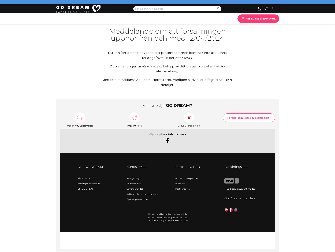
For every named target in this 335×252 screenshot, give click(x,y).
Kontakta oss (133, 183)
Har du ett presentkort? (261, 18)
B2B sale (180, 183)
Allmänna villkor (156, 214)
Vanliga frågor (134, 178)
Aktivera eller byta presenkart (142, 194)
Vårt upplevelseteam (88, 183)
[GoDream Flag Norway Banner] (226, 210)
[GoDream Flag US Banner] (236, 210)
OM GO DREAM (85, 189)
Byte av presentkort (137, 199)
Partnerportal (182, 189)
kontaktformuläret (156, 80)
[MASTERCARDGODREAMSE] (237, 182)
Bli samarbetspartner (186, 178)
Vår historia (83, 178)
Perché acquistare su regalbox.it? (249, 117)
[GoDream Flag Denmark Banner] (231, 210)
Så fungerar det (134, 189)
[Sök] (218, 8)
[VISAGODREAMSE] (229, 182)
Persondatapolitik (177, 214)
